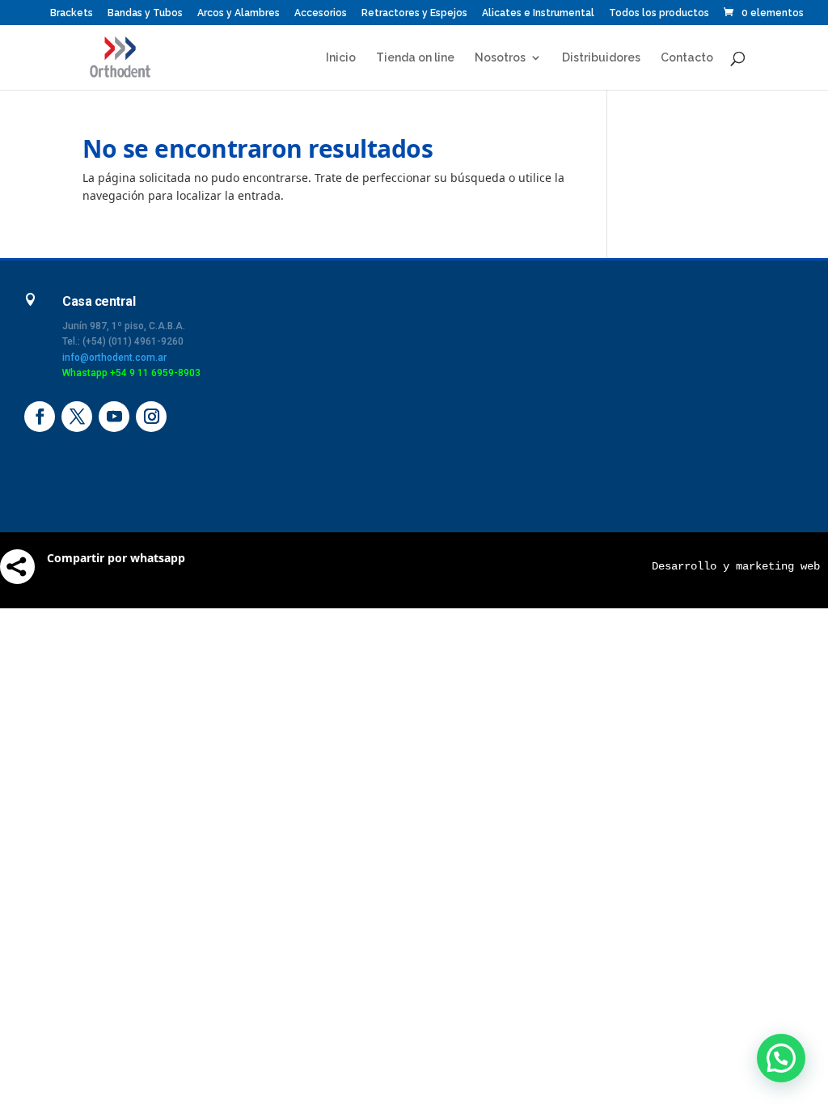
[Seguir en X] (76, 416)
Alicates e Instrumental (538, 13)
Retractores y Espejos (414, 13)
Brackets (71, 13)
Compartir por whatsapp (116, 557)
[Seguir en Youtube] (114, 416)
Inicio (341, 58)
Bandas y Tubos (145, 13)
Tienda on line (415, 58)
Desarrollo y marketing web (736, 566)
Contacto (687, 58)
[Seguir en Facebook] (39, 416)
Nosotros (500, 58)
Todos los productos (659, 13)
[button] (781, 1058)
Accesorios (320, 13)
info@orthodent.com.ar (114, 357)
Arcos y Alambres (238, 13)
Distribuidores (601, 58)
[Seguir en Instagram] (151, 416)
